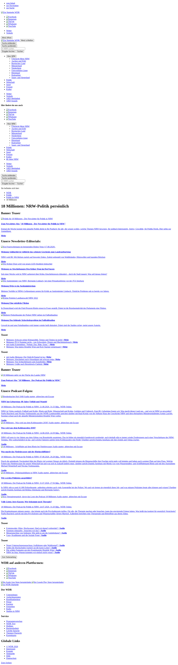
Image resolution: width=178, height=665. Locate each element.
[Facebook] (11, 17)
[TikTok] (10, 21)
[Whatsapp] (11, 24)
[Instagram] (11, 19)
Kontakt (9, 651)
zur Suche (10, 8)
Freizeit (9, 87)
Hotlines (9, 626)
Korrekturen (11, 635)
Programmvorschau (14, 621)
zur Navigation (12, 5)
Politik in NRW (12, 197)
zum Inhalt (10, 3)
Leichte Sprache (13, 631)
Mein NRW (11, 56)
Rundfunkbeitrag (13, 599)
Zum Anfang (6, 663)
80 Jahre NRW (12, 159)
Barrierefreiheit (12, 628)
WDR (8, 193)
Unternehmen (11, 595)
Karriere (9, 604)
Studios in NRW (13, 611)
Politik (9, 80)
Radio (8, 609)
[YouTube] (11, 26)
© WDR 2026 (12, 646)
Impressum (10, 649)
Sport (8, 85)
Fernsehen (10, 606)
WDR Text (10, 624)
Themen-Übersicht (14, 633)
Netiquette (10, 653)
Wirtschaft (10, 82)
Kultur (9, 89)
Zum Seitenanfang (9, 557)
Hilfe (8, 656)
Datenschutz (11, 658)
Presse (8, 602)
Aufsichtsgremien (13, 597)
